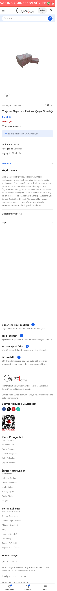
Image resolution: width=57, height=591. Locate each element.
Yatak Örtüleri (8, 444)
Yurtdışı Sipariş (8, 491)
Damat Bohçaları (9, 453)
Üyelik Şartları (8, 487)
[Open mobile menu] (3, 10)
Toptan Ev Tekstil (9, 543)
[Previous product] (45, 105)
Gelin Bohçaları (8, 458)
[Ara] (50, 18)
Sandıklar (18, 105)
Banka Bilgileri (8, 496)
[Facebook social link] (9, 153)
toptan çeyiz (7, 538)
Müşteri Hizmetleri (10, 525)
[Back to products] (48, 105)
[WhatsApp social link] (19, 153)
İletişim (5, 500)
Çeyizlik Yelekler (8, 462)
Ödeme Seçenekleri (10, 516)
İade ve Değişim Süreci (11, 520)
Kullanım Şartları (9, 478)
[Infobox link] (18, 325)
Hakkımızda (7, 473)
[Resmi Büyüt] (7, 96)
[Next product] (51, 105)
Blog (4, 529)
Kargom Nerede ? (42, 10)
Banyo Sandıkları (9, 449)
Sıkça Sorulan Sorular (11, 511)
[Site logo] (25, 10)
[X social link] (13, 153)
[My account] (51, 10)
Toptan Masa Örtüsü (11, 547)
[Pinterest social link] (16, 153)
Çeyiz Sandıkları (8, 440)
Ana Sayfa (6, 105)
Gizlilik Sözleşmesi (9, 482)
